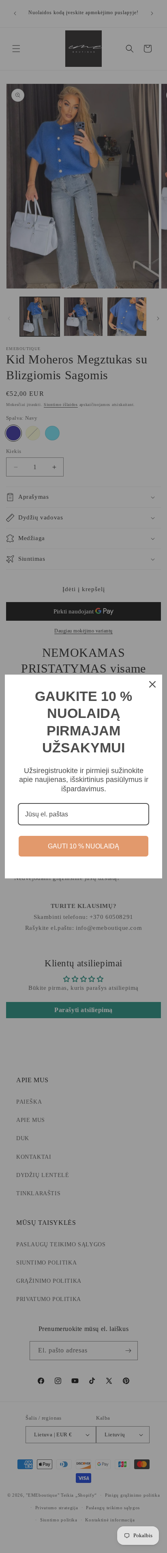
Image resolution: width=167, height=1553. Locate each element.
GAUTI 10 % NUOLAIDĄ (83, 846)
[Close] (152, 684)
